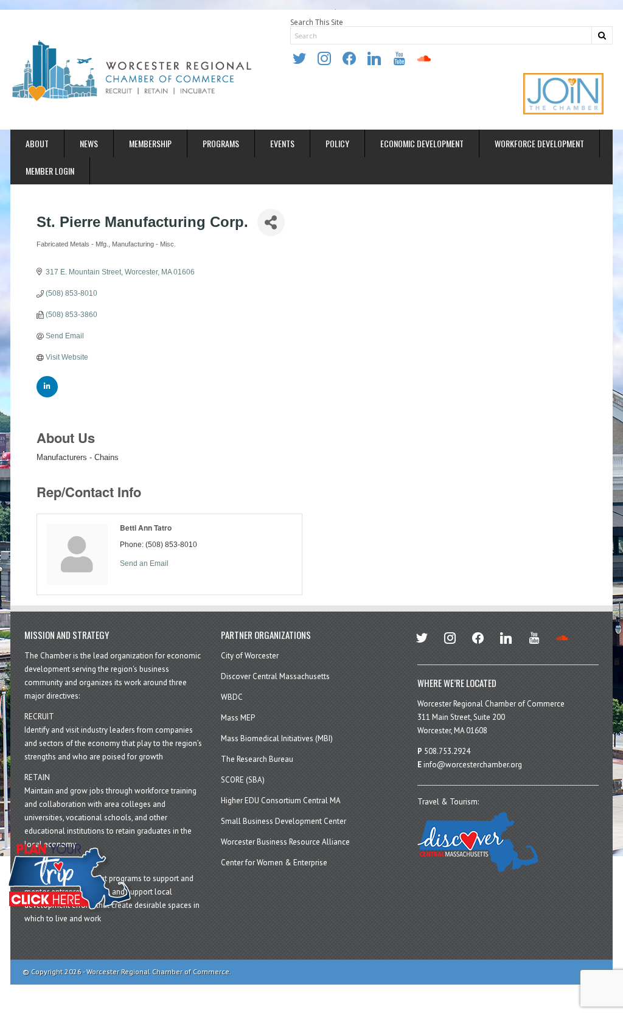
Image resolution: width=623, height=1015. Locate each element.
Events (282, 143)
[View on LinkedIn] (47, 395)
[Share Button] (271, 222)
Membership (150, 143)
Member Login (50, 170)
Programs (221, 143)
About (37, 143)
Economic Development (422, 143)
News (89, 143)
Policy (337, 143)
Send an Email (144, 563)
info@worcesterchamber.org (472, 764)
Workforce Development (539, 143)
